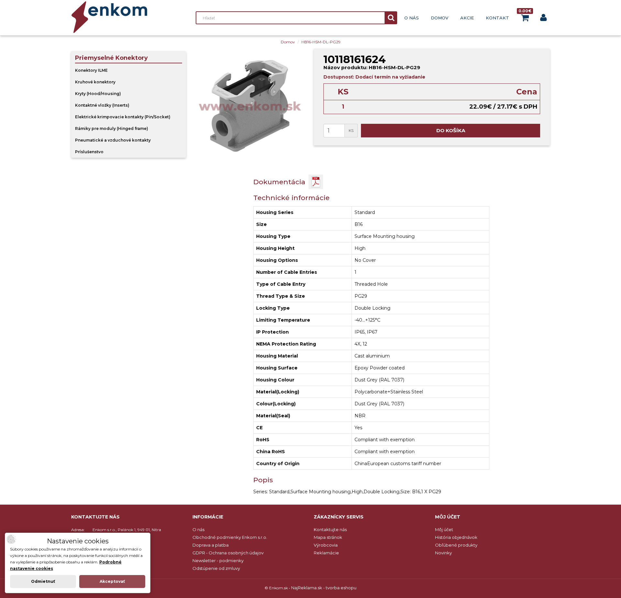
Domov (439, 17)
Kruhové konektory (95, 82)
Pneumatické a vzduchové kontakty (113, 140)
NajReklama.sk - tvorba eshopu (323, 587)
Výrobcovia (326, 545)
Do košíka (450, 130)
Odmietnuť (43, 581)
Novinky (443, 552)
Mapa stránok (328, 537)
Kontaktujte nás (330, 529)
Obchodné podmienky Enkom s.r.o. (229, 537)
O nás (411, 17)
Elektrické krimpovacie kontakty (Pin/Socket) (122, 116)
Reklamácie (326, 552)
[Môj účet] (543, 18)
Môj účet (444, 529)
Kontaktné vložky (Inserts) (102, 105)
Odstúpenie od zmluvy (216, 568)
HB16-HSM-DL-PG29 (321, 41)
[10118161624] (249, 105)
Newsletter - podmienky (218, 560)
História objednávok (456, 537)
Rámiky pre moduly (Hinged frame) (111, 128)
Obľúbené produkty (456, 545)
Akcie (467, 17)
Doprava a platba (210, 545)
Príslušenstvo (89, 151)
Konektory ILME (91, 70)
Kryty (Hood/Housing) (98, 93)
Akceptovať (112, 581)
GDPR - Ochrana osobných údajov (228, 552)
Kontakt (497, 17)
